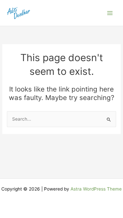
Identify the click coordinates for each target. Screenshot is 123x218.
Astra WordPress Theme (96, 189)
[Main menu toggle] (110, 13)
